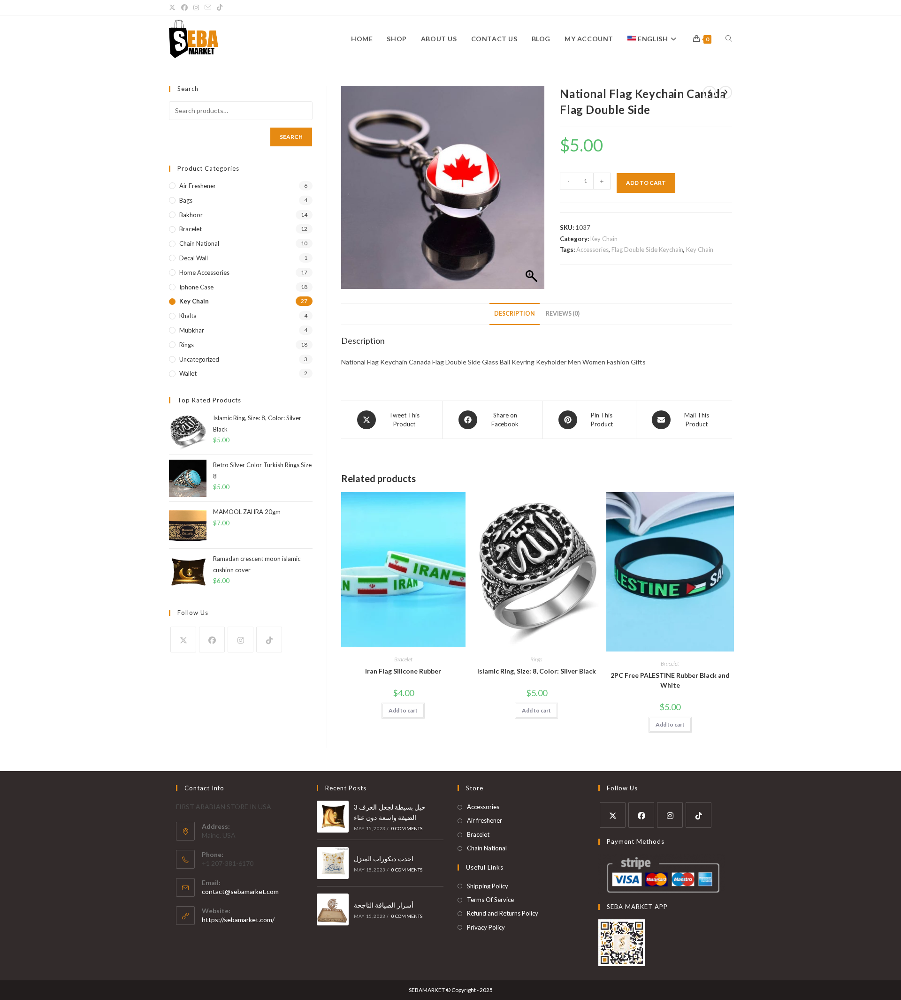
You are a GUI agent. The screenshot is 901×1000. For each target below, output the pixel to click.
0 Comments (407, 828)
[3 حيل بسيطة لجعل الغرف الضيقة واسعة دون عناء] (333, 817)
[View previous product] (709, 92)
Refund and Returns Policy (502, 913)
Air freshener (197, 185)
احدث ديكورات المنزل (383, 859)
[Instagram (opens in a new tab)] (196, 7)
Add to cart (646, 182)
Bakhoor (191, 215)
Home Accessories (204, 272)
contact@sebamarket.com (240, 891)
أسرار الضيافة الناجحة (383, 905)
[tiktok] (269, 639)
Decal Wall (193, 258)
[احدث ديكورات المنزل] (333, 863)
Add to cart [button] (403, 710)
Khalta (188, 315)
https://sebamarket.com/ (238, 920)
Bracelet (403, 659)
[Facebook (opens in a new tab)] (184, 7)
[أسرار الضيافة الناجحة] (333, 909)
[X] (183, 639)
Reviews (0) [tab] (563, 313)
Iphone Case (196, 287)
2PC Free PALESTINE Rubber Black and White (670, 680)
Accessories (592, 249)
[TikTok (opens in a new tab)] (219, 7)
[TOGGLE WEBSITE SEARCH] (728, 38)
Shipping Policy (487, 886)
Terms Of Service (490, 899)
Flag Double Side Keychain (647, 249)
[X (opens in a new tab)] (173, 7)
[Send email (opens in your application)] (208, 7)
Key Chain (604, 238)
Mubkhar (191, 330)
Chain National (199, 243)
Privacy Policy (486, 927)
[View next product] (725, 92)
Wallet (188, 373)
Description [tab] (514, 313)
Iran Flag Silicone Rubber (403, 671)
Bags (185, 200)
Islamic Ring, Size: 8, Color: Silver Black (536, 671)
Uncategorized (199, 359)
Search (291, 136)
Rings (536, 659)
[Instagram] (240, 639)
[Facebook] (212, 639)
